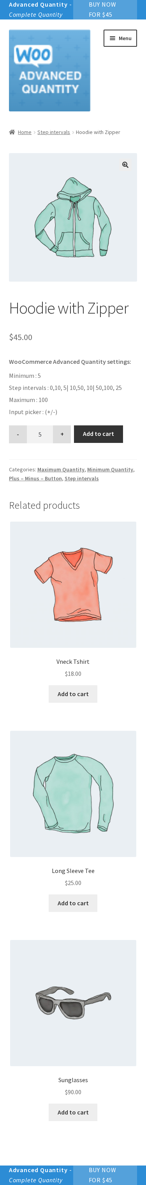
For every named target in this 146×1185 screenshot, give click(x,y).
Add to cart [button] (73, 694)
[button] (125, 165)
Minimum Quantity (110, 469)
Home (25, 132)
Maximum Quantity (60, 469)
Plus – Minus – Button (35, 478)
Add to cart (98, 433)
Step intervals (53, 132)
